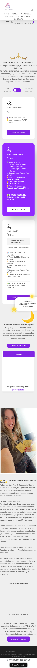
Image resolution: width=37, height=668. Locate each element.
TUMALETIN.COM (30, 654)
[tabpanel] (18, 200)
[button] (17, 90)
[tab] (7, 90)
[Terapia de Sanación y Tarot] (18, 367)
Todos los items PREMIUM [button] (17, 241)
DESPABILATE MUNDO (18, 656)
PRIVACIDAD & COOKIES (8, 654)
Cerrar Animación (18, 665)
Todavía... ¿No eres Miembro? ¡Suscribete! (23, 276)
